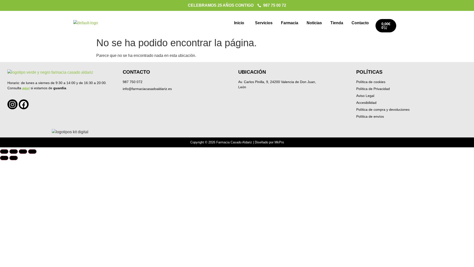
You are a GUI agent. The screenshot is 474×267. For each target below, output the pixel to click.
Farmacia (289, 23)
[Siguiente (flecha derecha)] (13, 158)
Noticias (314, 23)
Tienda (336, 23)
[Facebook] (24, 104)
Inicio (239, 23)
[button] (240, 23)
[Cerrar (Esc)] (32, 151)
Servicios (264, 23)
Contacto (360, 23)
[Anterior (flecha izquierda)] (4, 158)
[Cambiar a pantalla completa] (13, 151)
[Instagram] (12, 104)
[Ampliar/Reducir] (4, 151)
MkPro (279, 142)
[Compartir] (23, 151)
